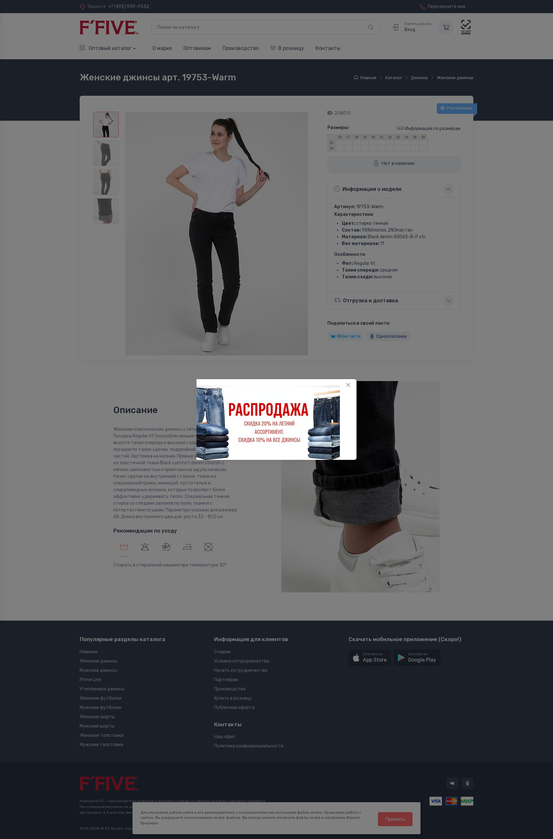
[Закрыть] (348, 385)
